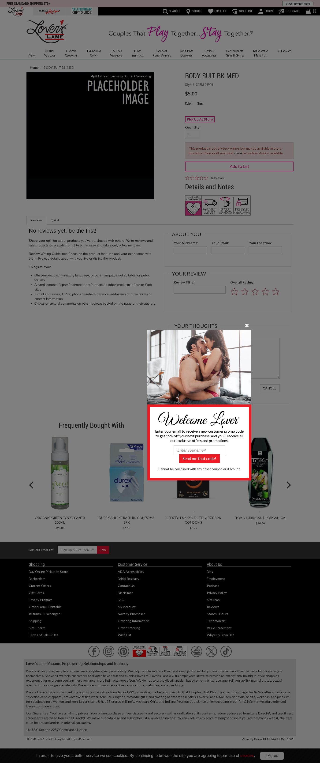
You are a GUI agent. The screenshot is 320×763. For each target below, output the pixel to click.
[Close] (247, 325)
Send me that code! (199, 458)
